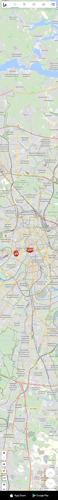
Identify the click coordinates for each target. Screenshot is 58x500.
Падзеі (14, 6)
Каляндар (34, 6)
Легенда (43, 6)
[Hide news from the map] (4, 471)
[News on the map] (6, 4)
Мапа (24, 6)
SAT (4, 478)
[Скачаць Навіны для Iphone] (18, 496)
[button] (16, 254)
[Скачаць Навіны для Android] (40, 496)
